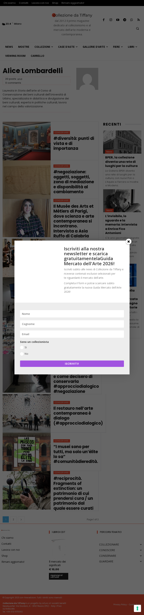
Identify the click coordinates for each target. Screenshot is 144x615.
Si (26, 347)
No (26, 353)
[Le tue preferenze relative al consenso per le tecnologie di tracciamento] (137, 608)
